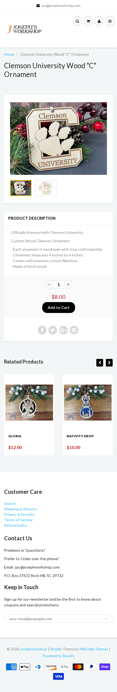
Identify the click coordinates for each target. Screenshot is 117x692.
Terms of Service (18, 519)
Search (10, 503)
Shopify (56, 649)
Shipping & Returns (20, 509)
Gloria (14, 436)
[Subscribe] (106, 619)
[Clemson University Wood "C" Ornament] (58, 138)
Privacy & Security (19, 514)
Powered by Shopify (58, 656)
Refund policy (15, 525)
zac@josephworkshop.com (61, 6)
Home (9, 54)
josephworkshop (33, 649)
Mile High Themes (94, 649)
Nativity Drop (80, 436)
